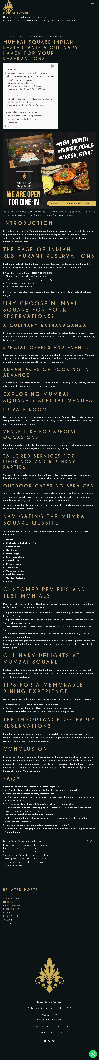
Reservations (13, 547)
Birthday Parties (15, 575)
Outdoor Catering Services (22, 102)
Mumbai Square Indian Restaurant (48, 231)
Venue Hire (12, 568)
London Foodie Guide (14, 848)
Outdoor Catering (16, 578)
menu (31, 670)
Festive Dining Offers (13, 841)
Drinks (9, 540)
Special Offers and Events (22, 83)
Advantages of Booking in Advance (26, 86)
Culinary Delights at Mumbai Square (23, 112)
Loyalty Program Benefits (24, 852)
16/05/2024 (9, 920)
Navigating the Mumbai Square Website (25, 105)
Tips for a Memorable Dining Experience (24, 116)
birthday (7, 478)
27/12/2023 (23, 37)
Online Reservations (28, 855)
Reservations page (42, 273)
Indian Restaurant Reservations (31, 845)
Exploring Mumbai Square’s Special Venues (26, 89)
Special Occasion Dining (34, 859)
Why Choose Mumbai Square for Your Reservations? (30, 77)
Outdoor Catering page (34, 808)
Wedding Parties (15, 571)
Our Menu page (26, 829)
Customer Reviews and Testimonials (22, 109)
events (36, 358)
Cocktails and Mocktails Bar (21, 543)
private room (86, 417)
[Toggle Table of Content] (52, 66)
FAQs (8, 126)
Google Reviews (14, 641)
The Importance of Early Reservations (23, 119)
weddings (82, 475)
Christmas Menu (15, 557)
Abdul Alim (9, 37)
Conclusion (12, 123)
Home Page (12, 554)
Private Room (16, 93)
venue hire (64, 445)
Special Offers (13, 561)
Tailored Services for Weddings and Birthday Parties (33, 99)
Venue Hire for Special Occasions (25, 96)
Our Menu (11, 550)
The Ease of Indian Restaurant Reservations (26, 73)
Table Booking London (14, 862)
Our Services (41, 1033)
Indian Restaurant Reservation (27, 17)
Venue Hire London (12, 866)
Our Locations (57, 1033)
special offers (20, 358)
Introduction (11, 70)
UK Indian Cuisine (36, 862)
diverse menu (38, 333)
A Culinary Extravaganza (21, 80)
